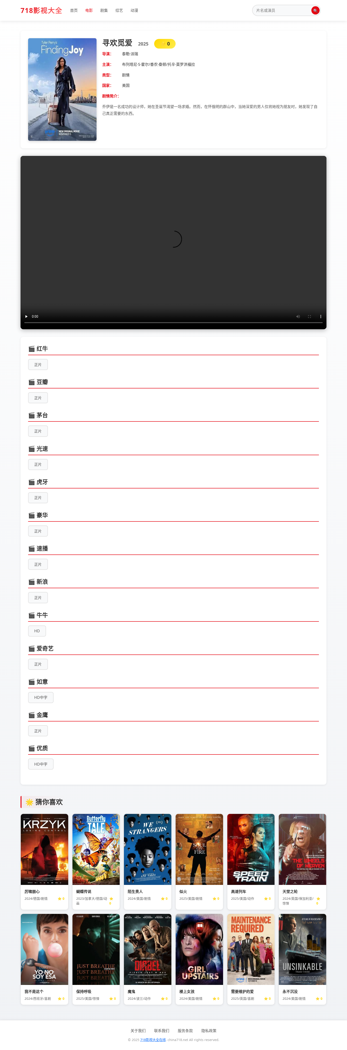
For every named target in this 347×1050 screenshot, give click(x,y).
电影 (89, 10)
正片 (38, 364)
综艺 (119, 10)
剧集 (104, 10)
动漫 (134, 10)
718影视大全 (42, 10)
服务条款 (185, 1030)
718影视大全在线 (153, 1040)
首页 (74, 10)
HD (37, 630)
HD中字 (40, 697)
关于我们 (138, 1030)
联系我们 (161, 1030)
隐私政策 (208, 1030)
